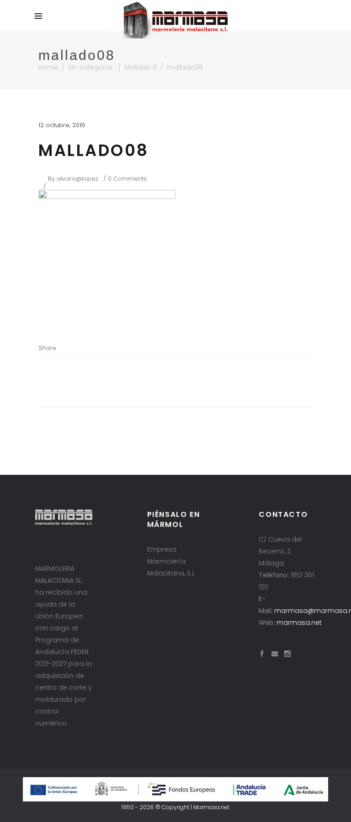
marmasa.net (299, 622)
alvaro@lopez (77, 178)
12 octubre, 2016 (61, 125)
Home (48, 67)
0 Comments (127, 178)
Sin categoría (90, 67)
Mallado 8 (140, 67)
